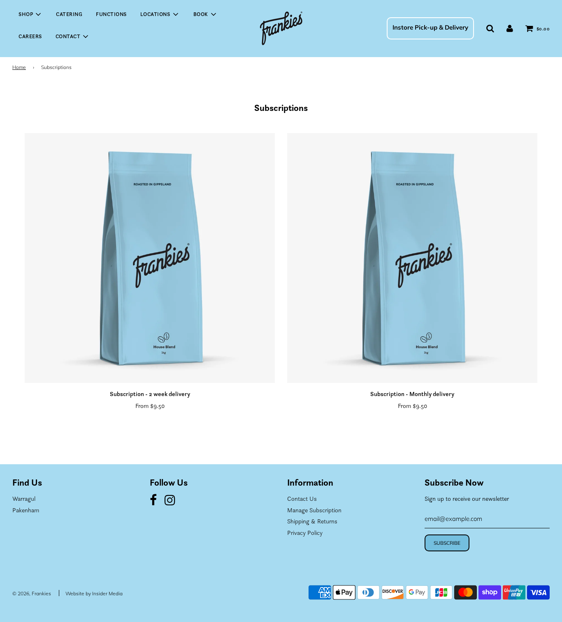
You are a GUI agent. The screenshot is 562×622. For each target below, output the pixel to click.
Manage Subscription (314, 510)
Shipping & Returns (312, 521)
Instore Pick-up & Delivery (430, 27)
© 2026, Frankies (31, 593)
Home (19, 67)
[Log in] (509, 28)
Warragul (23, 498)
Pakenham (25, 510)
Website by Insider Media (94, 593)
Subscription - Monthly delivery (412, 394)
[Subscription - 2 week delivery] (150, 258)
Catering (69, 14)
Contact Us (302, 498)
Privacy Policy (305, 533)
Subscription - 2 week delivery (150, 394)
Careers (30, 36)
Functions (111, 14)
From (150, 406)
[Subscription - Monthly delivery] (412, 258)
